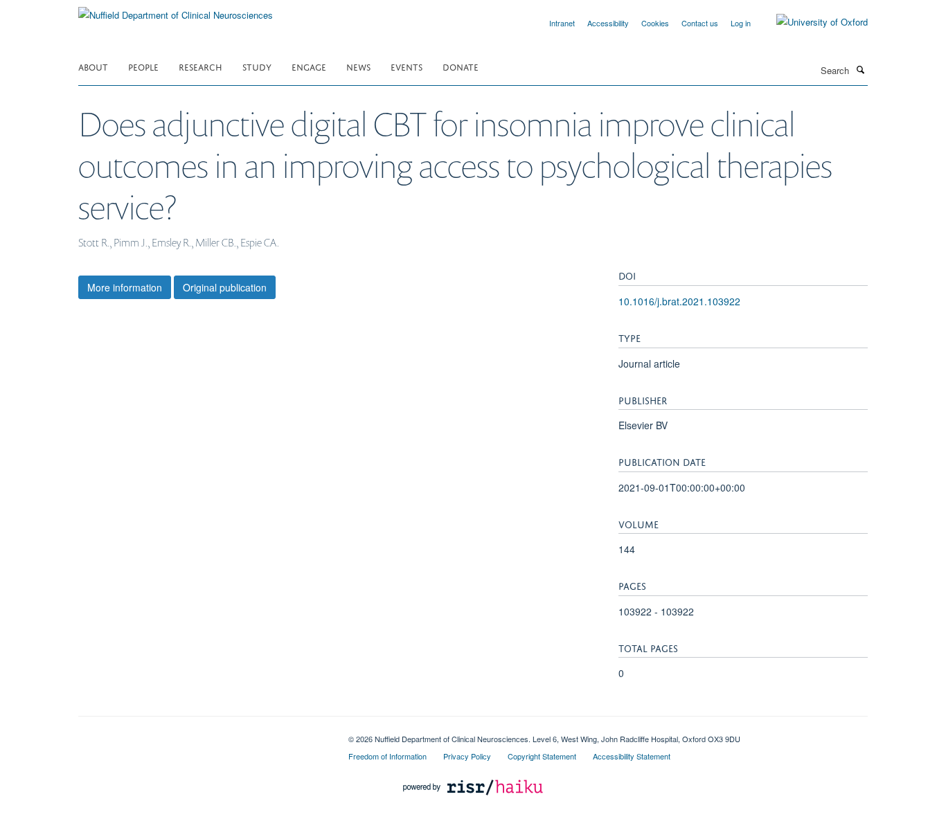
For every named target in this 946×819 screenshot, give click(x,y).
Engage (309, 66)
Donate (461, 66)
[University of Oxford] (812, 22)
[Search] (860, 69)
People (143, 66)
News (358, 66)
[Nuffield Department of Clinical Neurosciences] (175, 10)
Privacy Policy (467, 756)
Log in (741, 22)
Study (256, 66)
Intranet (562, 22)
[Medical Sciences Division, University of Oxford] (203, 733)
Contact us (699, 22)
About (93, 66)
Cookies (655, 22)
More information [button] (124, 287)
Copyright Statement (542, 756)
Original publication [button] (225, 287)
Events (406, 66)
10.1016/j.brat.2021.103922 (679, 301)
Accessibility (608, 22)
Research (200, 66)
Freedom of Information (387, 756)
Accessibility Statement (631, 756)
